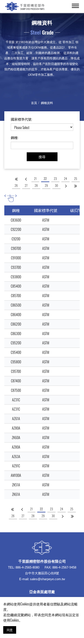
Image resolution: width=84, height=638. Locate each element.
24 (65, 178)
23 (55, 178)
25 (75, 178)
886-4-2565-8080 (27, 567)
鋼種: (14, 137)
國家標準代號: (21, 119)
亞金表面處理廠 (42, 591)
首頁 (34, 102)
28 (36, 185)
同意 (10, 629)
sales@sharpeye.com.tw (47, 579)
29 (46, 185)
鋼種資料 (47, 102)
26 (16, 185)
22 (45, 178)
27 (26, 185)
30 (56, 185)
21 (35, 178)
